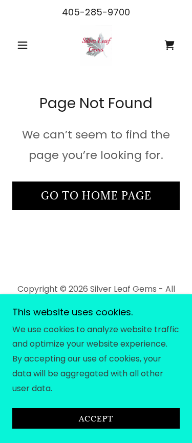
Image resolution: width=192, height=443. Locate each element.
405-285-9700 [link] (96, 12)
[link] (96, 45)
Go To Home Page (96, 196)
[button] (24, 45)
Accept (96, 419)
